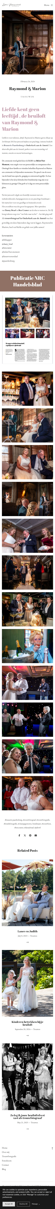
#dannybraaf (29, 827)
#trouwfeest (46, 823)
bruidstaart (36, 823)
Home (4, 1147)
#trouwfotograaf (29, 819)
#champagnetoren (25, 823)
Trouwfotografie (9, 1156)
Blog (4, 1169)
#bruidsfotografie (10, 823)
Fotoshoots (7, 1160)
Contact (5, 1164)
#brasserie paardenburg (13, 819)
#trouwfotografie (43, 819)
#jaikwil (38, 827)
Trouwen (27, 96)
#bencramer (18, 827)
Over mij (5, 1152)
